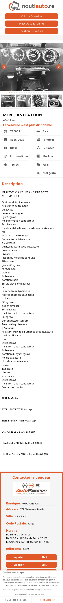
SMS (44, 557)
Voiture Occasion (31, 16)
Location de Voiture (31, 31)
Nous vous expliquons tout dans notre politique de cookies (27, 590)
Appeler (19, 557)
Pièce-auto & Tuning (31, 23)
